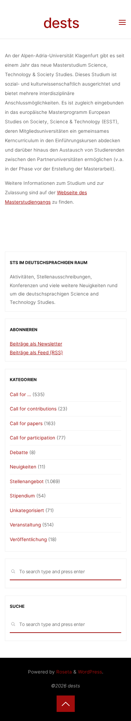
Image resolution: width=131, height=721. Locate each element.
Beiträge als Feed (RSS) (36, 352)
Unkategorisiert (27, 510)
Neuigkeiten (23, 466)
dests (61, 22)
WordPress (90, 672)
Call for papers (26, 423)
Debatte (19, 452)
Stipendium (22, 495)
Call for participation (32, 437)
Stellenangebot (27, 481)
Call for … (20, 394)
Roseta (63, 672)
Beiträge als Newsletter (36, 344)
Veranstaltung (25, 524)
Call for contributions (33, 409)
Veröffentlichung (28, 539)
